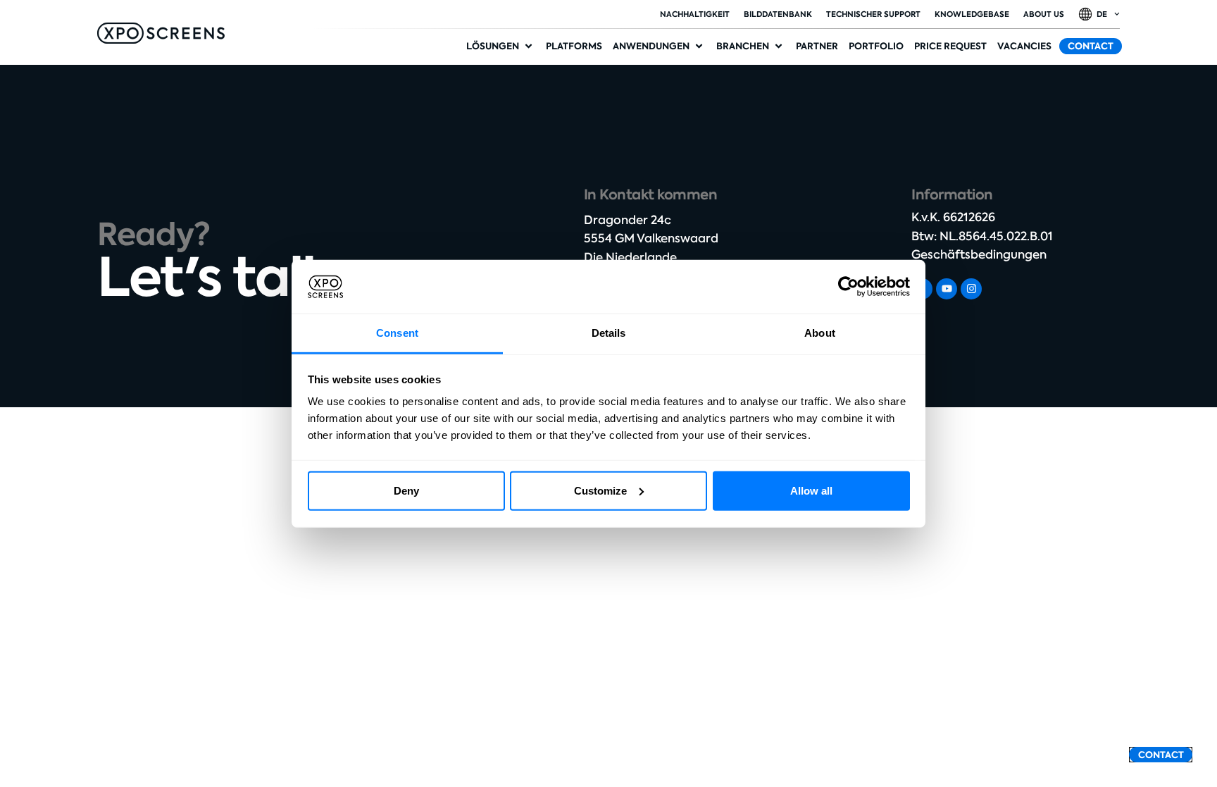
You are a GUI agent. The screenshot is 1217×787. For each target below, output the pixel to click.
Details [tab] (609, 333)
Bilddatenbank (778, 14)
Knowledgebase (972, 14)
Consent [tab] (397, 333)
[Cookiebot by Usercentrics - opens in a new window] (848, 286)
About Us (1043, 14)
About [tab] (819, 333)
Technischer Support (873, 14)
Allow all (811, 491)
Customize (600, 491)
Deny (406, 491)
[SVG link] (161, 33)
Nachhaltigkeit (695, 14)
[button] (500, 46)
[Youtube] (946, 288)
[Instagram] (971, 288)
